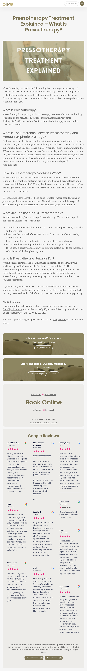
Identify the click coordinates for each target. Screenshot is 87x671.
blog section (59, 319)
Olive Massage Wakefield (43, 419)
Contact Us (36, 394)
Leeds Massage (29, 148)
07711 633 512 (50, 394)
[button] (82, 3)
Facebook (49, 410)
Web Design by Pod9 (39, 422)
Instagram (37, 410)
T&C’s (54, 422)
